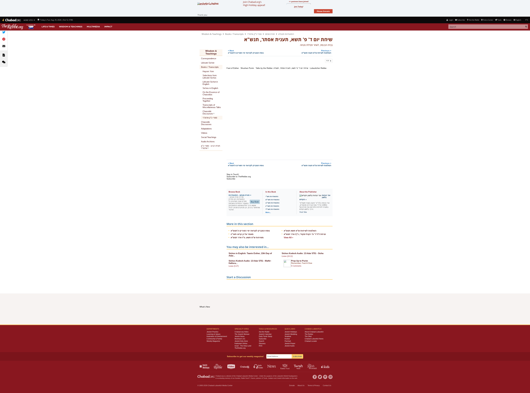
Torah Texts (299, 366)
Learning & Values (213, 334)
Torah (265, 378)
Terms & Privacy (314, 385)
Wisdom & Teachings (70, 26)
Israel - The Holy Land (243, 346)
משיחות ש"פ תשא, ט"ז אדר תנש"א (247, 237)
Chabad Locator (311, 341)
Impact (108, 26)
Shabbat (288, 336)
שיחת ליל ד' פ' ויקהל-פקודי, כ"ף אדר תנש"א (305, 234)
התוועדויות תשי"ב (272, 203)
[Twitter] (320, 377)
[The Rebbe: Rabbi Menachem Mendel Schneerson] (18, 26)
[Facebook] (315, 377)
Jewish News (240, 336)
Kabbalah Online (241, 343)
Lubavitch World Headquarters (287, 376)
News (272, 366)
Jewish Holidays (291, 332)
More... (268, 212)
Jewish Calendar (265, 334)
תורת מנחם (270, 34)
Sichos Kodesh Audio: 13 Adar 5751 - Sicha (302, 253)
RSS (260, 346)
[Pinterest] (325, 377)
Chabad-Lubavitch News (314, 339)
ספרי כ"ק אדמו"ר (254, 34)
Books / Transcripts (234, 34)
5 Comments (296, 266)
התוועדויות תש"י (271, 196)
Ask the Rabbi (474, 20)
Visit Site (303, 212)
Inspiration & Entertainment (217, 336)
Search (261, 341)
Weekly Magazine (213, 341)
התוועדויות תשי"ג (272, 206)
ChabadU (245, 366)
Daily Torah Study (265, 336)
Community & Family (214, 339)
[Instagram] (330, 377)
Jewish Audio (290, 346)
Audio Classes (258, 366)
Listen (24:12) (287, 256)
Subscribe (262, 339)
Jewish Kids (325, 366)
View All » (288, 237)
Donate (508, 20)
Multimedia (93, 26)
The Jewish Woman (242, 334)
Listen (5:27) (234, 266)
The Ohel (308, 336)
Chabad (238, 376)
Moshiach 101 (240, 339)
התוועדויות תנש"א (286, 34)
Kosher (287, 339)
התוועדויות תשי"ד (272, 209)
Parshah (288, 341)
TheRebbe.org (240, 348)
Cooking (285, 366)
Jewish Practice (212, 332)
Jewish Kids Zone (241, 341)
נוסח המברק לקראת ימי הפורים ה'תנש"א (250, 231)
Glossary (262, 343)
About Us (300, 385)
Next (246, 51)
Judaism (271, 378)
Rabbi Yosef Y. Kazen (248, 378)
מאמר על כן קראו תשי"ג (242, 234)
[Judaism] (11, 20)
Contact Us (327, 385)
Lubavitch (245, 376)
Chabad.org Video (241, 332)
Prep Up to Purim (299, 261)
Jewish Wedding (291, 334)
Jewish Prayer (290, 343)
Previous (316, 51)
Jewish (279, 378)
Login (451, 20)
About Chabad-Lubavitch (314, 332)
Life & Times (48, 26)
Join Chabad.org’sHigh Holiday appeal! (254, 3)
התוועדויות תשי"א (272, 200)
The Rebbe (309, 334)
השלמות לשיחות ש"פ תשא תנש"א (300, 231)
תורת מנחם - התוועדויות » (240, 195)
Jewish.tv (231, 366)
